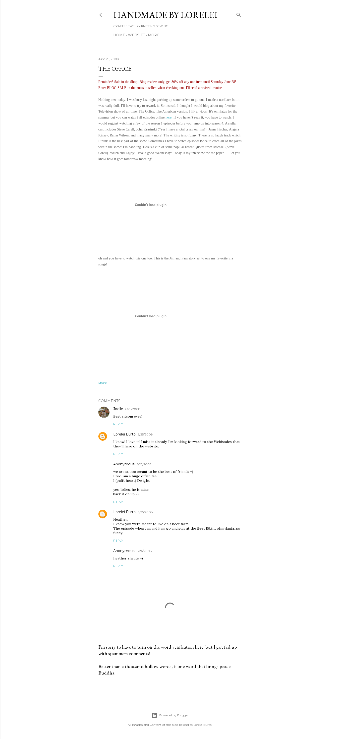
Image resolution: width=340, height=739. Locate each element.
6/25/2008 (132, 409)
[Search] (239, 14)
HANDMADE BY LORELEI (165, 15)
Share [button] (102, 382)
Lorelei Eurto (124, 434)
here (168, 117)
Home (119, 35)
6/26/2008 (144, 551)
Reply (118, 424)
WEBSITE (136, 35)
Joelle (118, 409)
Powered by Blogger (174, 715)
